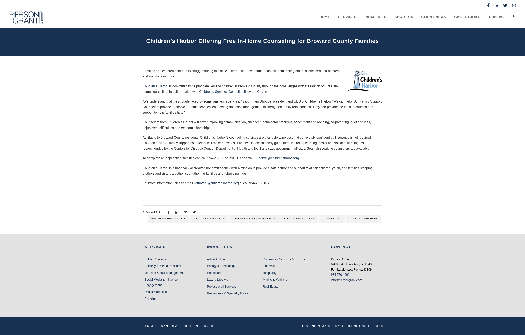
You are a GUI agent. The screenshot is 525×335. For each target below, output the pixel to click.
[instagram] (514, 5)
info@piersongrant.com (346, 280)
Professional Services (221, 286)
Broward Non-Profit (168, 218)
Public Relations (155, 259)
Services (347, 17)
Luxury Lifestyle (217, 279)
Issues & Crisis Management (164, 273)
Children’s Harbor (155, 86)
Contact (497, 17)
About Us (403, 17)
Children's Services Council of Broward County (274, 218)
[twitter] (505, 5)
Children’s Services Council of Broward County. (233, 91)
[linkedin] (496, 5)
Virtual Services (364, 218)
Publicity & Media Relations (163, 266)
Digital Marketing (156, 291)
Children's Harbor (209, 218)
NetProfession (368, 326)
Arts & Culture (216, 259)
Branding (150, 298)
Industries (375, 17)
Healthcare (214, 273)
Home (324, 17)
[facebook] (488, 5)
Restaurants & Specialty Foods (228, 293)
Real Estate (270, 286)
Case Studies (467, 17)
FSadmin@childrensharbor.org (276, 158)
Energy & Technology (221, 266)
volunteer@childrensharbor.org (216, 183)
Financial (269, 266)
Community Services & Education (285, 259)
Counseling (332, 218)
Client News (433, 17)
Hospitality (270, 273)
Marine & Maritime (275, 279)
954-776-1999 (340, 274)
